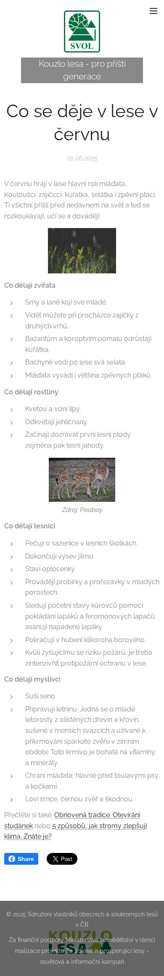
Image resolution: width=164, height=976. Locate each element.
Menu (153, 10)
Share (26, 858)
